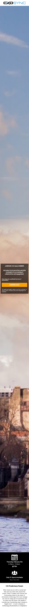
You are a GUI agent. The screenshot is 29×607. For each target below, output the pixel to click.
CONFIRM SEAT (14, 285)
